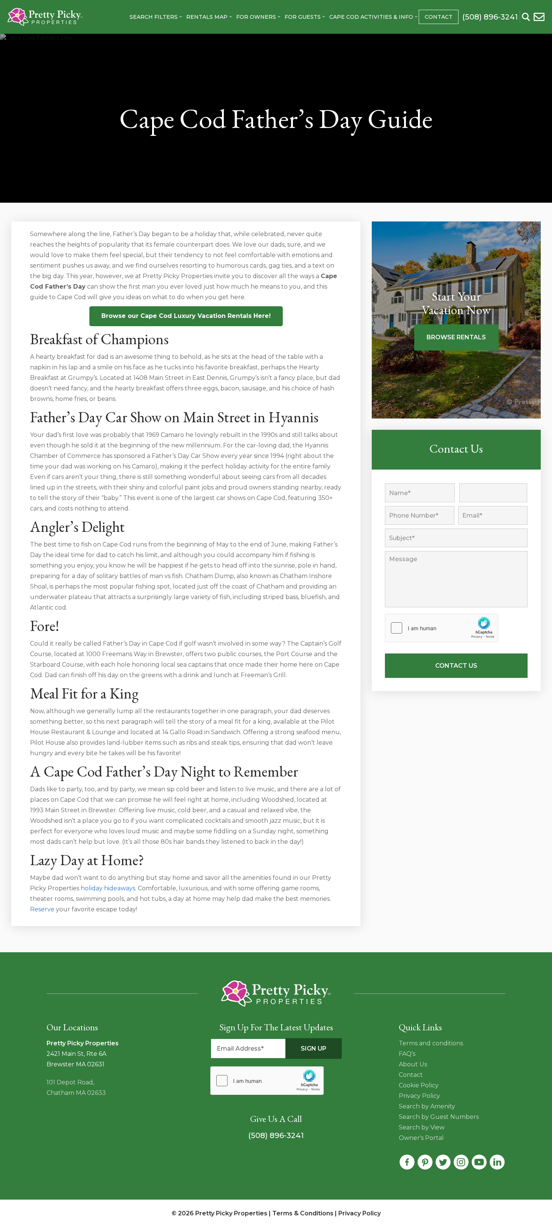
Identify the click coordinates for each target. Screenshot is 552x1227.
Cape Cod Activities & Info (371, 17)
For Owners (256, 17)
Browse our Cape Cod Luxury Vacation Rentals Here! (186, 315)
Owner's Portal (421, 1137)
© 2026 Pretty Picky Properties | (222, 1213)
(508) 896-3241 (276, 1135)
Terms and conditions (431, 1043)
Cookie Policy (419, 1085)
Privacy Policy (419, 1095)
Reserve (42, 909)
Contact (438, 17)
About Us (413, 1064)
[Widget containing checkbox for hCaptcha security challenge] (441, 628)
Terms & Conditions (302, 1213)
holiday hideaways (108, 888)
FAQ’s (407, 1053)
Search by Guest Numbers (439, 1116)
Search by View (422, 1127)
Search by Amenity (427, 1106)
